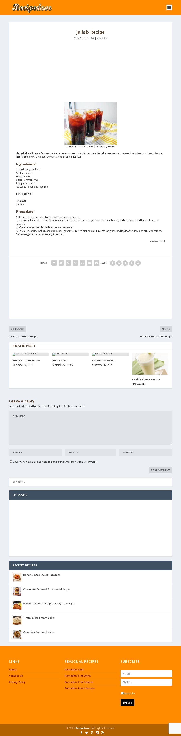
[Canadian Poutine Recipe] (17, 634)
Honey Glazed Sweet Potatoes (41, 575)
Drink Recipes (81, 38)
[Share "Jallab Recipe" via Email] (89, 262)
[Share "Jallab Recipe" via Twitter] (61, 262)
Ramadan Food (74, 669)
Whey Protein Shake (26, 360)
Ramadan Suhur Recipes (80, 688)
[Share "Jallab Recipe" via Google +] (68, 262)
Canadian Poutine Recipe (38, 632)
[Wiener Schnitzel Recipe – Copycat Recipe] (17, 605)
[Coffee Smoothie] (110, 354)
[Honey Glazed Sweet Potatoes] (17, 577)
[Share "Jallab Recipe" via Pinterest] (75, 262)
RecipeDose (82, 728)
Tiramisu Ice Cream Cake (38, 617)
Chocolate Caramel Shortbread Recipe (46, 589)
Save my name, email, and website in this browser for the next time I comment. (55, 461)
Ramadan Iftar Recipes (79, 682)
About (13, 669)
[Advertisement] (90, 72)
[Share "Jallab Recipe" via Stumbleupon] (82, 262)
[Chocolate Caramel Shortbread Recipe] (17, 591)
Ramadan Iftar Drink (77, 675)
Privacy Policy (17, 682)
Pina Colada (60, 360)
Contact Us (16, 675)
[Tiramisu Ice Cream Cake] (17, 620)
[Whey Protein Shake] (31, 354)
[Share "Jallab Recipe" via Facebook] (54, 262)
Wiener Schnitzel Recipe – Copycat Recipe (48, 603)
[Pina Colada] (70, 354)
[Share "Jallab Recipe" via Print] (96, 262)
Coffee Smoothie (103, 360)
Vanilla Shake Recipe (146, 379)
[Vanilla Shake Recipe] (150, 364)
